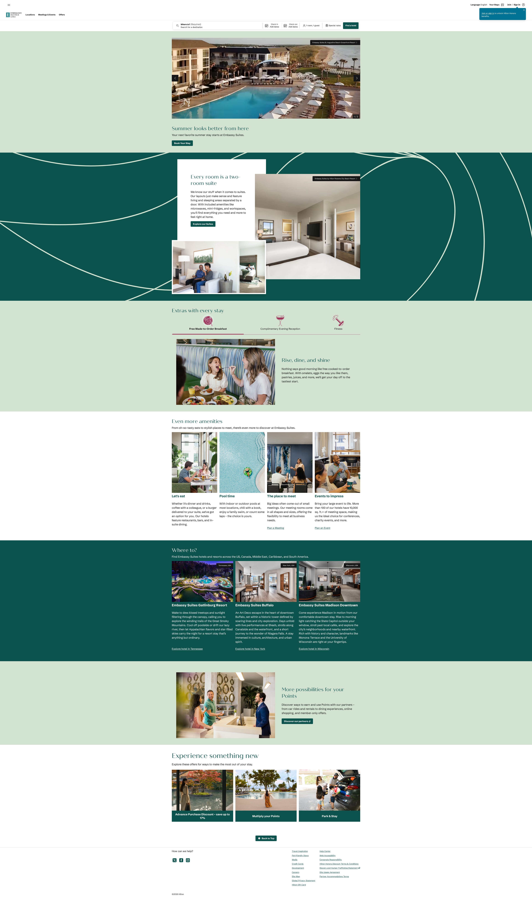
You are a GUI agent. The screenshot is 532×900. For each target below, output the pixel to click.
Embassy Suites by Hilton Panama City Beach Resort (335, 179)
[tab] (208, 325)
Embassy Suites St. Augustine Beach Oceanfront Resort (333, 42)
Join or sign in (488, 13)
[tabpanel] (266, 370)
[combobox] (217, 26)
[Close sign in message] (524, 10)
